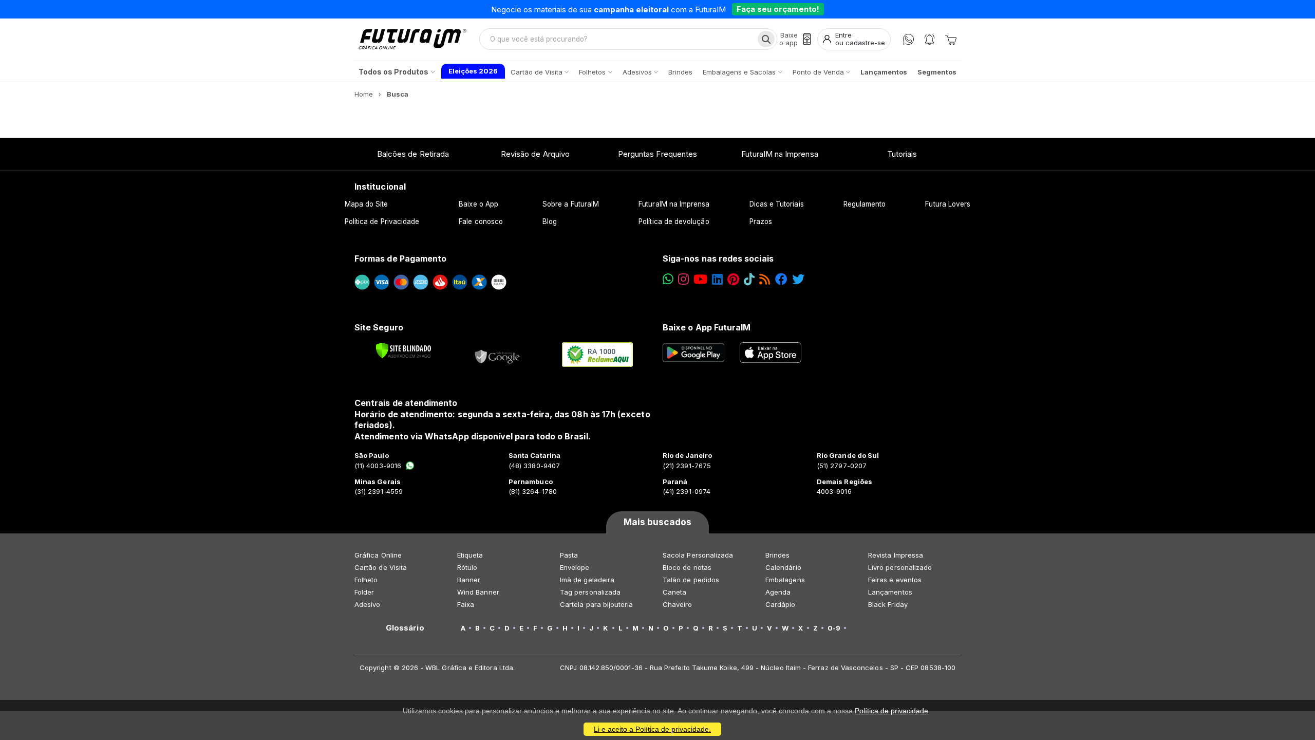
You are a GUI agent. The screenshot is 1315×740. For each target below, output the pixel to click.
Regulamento (864, 204)
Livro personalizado (900, 567)
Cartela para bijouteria (596, 604)
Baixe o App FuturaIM (706, 327)
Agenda (778, 592)
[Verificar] (403, 350)
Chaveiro (677, 604)
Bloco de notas (687, 567)
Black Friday (888, 604)
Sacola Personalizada (698, 555)
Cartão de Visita (380, 567)
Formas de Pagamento (400, 258)
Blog (549, 221)
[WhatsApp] (908, 39)
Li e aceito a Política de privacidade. (652, 729)
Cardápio (780, 604)
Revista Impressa (895, 555)
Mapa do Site (366, 204)
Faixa (465, 604)
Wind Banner (478, 592)
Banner (468, 580)
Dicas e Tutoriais (776, 204)
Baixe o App (478, 204)
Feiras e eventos (895, 580)
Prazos (760, 221)
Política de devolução (673, 221)
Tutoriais (902, 154)
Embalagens (785, 580)
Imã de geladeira (587, 580)
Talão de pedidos (691, 580)
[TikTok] (749, 279)
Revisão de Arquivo (535, 154)
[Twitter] (798, 279)
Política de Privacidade (382, 221)
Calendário (783, 567)
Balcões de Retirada (413, 154)
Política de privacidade (891, 711)
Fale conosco (481, 221)
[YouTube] (700, 279)
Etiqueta (470, 555)
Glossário (405, 628)
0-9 (834, 628)
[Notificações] (929, 39)
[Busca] (766, 39)
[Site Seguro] (497, 354)
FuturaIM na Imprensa (779, 154)
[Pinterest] (733, 279)
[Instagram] (683, 279)
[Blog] (764, 279)
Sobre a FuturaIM (570, 204)
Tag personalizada (590, 592)
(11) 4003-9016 (377, 465)
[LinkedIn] (717, 279)
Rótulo (467, 567)
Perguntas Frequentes (657, 154)
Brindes (777, 555)
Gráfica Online (378, 555)
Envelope (575, 567)
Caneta (674, 592)
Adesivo (367, 604)
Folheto (366, 580)
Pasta (569, 555)
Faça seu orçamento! (778, 9)
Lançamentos (890, 592)
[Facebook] (781, 279)
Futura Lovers (947, 204)
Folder (364, 592)
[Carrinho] (951, 39)
